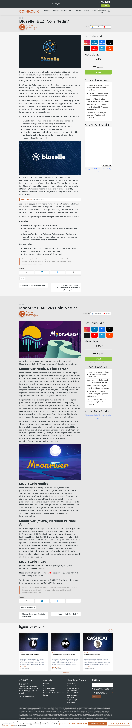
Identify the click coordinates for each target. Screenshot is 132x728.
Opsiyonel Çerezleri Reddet (119, 723)
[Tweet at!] (26, 272)
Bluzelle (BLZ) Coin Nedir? (67, 614)
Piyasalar (56, 10)
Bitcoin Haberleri (72, 690)
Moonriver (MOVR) (28, 607)
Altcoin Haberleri (72, 695)
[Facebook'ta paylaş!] (57, 272)
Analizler (64, 10)
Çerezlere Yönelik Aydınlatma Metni (53, 693)
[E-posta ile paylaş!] (73, 272)
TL (98, 67)
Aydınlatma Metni (101, 691)
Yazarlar (86, 10)
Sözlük (94, 10)
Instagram (87, 43)
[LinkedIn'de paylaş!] (42, 272)
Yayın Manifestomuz (49, 688)
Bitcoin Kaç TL (71, 697)
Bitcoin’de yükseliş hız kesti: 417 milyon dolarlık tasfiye (97, 94)
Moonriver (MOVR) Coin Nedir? (34, 285)
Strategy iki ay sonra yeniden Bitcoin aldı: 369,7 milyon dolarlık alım (97, 87)
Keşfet (78, 10)
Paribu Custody (71, 686)
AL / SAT (105, 5)
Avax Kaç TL (71, 702)
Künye (45, 686)
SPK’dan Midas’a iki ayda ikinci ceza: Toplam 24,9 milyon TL (96, 115)
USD (101, 67)
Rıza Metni (110, 692)
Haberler (47, 10)
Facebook (102, 43)
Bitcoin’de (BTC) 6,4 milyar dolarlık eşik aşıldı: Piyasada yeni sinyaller (97, 107)
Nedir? (22, 18)
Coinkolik (30, 25)
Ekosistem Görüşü (102, 11)
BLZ (22, 278)
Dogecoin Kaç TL (72, 699)
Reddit (109, 49)
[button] (109, 630)
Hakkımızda (46, 683)
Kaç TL (71, 10)
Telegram (102, 49)
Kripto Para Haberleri (73, 688)
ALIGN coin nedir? (33, 199)
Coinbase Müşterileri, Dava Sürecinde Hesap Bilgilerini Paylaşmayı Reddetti (67, 287)
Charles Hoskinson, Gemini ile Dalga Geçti (33, 615)
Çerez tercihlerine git (79, 723)
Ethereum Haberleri (73, 693)
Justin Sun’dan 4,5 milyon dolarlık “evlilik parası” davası (97, 100)
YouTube (94, 49)
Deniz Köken (24, 667)
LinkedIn (94, 43)
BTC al (98, 72)
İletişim (45, 695)
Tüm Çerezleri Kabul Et (97, 723)
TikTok (109, 43)
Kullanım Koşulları (48, 690)
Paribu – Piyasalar (72, 683)
